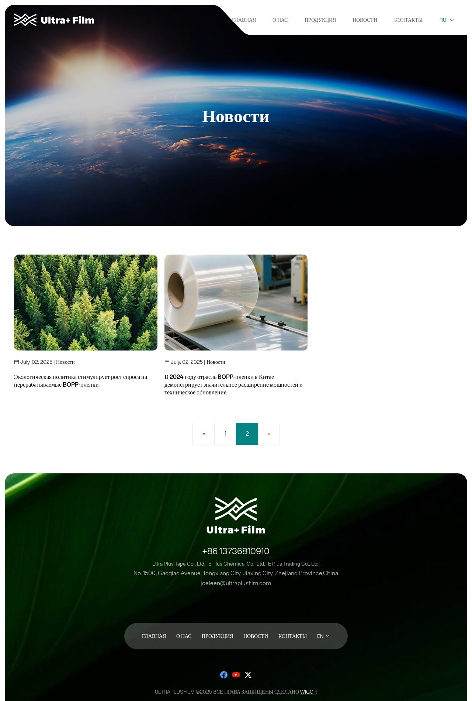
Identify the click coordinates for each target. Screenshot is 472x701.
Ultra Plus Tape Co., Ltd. (178, 564)
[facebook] (224, 675)
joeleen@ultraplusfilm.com (236, 583)
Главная (244, 20)
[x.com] (248, 675)
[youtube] (236, 675)
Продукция (320, 20)
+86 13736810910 (236, 550)
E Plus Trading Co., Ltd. (294, 564)
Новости (365, 20)
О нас (280, 20)
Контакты (408, 20)
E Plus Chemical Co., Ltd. (236, 564)
